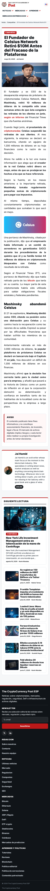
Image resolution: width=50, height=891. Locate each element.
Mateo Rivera (35, 619)
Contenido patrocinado (12, 875)
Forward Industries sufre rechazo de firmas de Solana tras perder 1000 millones (31, 630)
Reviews (6, 857)
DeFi (4, 819)
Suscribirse (25, 726)
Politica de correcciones (13, 871)
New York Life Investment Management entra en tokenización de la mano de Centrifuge (23, 542)
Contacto (6, 748)
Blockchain (7, 862)
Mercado (6, 768)
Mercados (20, 11)
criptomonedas (12, 130)
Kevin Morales (24, 561)
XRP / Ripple (7, 815)
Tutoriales (6, 852)
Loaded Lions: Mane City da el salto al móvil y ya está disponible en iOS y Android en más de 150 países (32, 611)
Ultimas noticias (9, 763)
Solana (5, 810)
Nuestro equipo (9, 753)
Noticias (6, 11)
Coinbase (6, 838)
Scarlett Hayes (37, 653)
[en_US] (46, 4)
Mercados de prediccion (14, 16)
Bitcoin (5, 801)
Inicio (4, 22)
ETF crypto (7, 824)
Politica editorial (9, 866)
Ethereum (6, 806)
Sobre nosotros (9, 744)
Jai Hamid (20, 59)
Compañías (11, 22)
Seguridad (7, 782)
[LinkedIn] (10, 733)
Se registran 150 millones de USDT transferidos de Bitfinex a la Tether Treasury (29, 575)
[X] (4, 733)
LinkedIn (19, 487)
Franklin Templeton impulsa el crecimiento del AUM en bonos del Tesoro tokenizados (32, 593)
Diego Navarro (37, 636)
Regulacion (7, 772)
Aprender (33, 11)
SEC (4, 791)
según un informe (14, 117)
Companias (7, 777)
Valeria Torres (36, 583)
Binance (5, 833)
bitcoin (31, 280)
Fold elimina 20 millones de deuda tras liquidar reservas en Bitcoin (32, 664)
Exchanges (7, 786)
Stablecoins (7, 829)
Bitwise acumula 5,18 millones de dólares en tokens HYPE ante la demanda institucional (31, 647)
